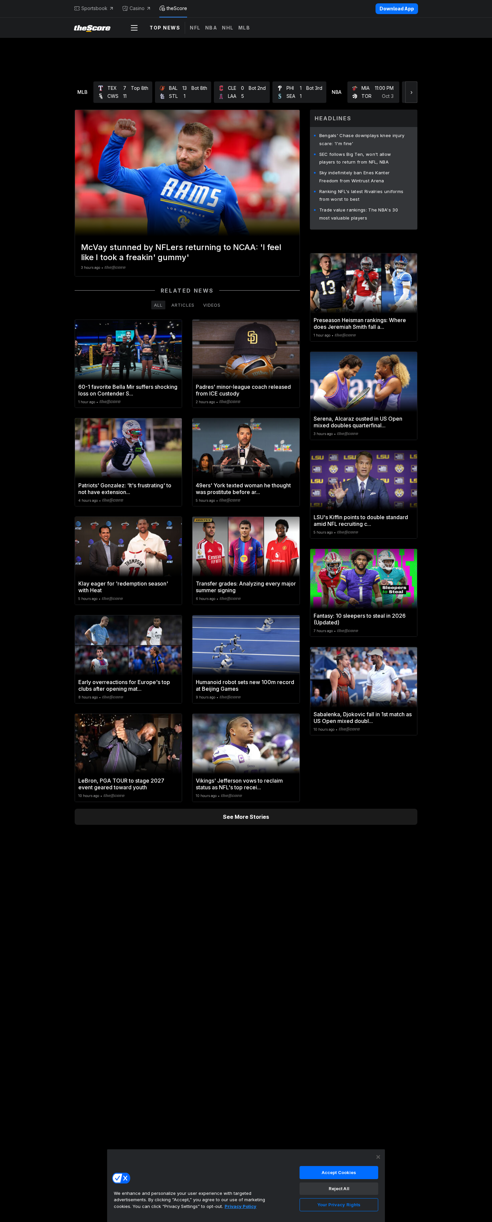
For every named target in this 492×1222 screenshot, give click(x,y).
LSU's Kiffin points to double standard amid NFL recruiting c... (361, 520)
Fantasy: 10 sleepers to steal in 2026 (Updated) (360, 619)
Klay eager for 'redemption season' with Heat (123, 587)
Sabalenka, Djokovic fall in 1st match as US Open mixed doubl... (363, 717)
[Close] (378, 1157)
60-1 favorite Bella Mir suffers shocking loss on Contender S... (127, 390)
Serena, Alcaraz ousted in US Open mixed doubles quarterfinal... (358, 422)
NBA (211, 27)
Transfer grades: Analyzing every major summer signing (246, 587)
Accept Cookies (339, 1172)
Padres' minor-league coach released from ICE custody (243, 390)
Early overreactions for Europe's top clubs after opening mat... (124, 685)
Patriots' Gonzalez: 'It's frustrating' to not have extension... (124, 488)
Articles (182, 305)
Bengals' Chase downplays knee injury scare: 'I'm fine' (362, 139)
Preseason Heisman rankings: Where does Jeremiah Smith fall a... (360, 323)
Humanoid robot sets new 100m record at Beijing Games (245, 685)
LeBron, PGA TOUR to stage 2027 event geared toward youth (121, 784)
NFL (195, 27)
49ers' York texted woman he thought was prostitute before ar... (243, 488)
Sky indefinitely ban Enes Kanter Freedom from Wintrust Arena (354, 176)
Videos (212, 305)
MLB (244, 27)
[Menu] (134, 28)
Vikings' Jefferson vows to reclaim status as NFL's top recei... (239, 784)
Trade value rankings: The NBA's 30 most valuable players (358, 214)
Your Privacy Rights (338, 1204)
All (158, 305)
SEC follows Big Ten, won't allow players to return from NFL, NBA (355, 158)
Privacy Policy (240, 1206)
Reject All (339, 1188)
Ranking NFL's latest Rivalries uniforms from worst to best (361, 195)
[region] (246, 1185)
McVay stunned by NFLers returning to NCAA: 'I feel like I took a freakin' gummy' (181, 252)
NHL (228, 27)
